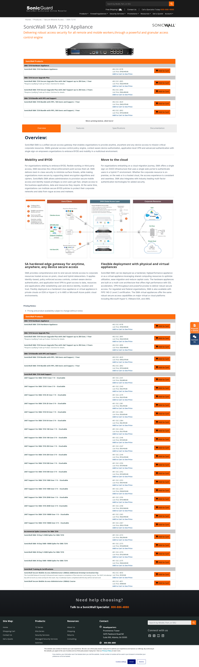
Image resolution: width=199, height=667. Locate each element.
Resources (145, 13)
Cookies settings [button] (121, 662)
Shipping (71, 631)
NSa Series (39, 631)
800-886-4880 (167, 10)
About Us (71, 627)
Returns (70, 635)
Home (28, 19)
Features (80, 128)
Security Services (117, 13)
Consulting (71, 639)
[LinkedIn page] (163, 636)
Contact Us (131, 10)
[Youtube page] (158, 636)
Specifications (119, 128)
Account (168, 13)
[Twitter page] (154, 636)
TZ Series (39, 627)
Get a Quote (8, 639)
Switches (39, 643)
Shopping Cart (9, 631)
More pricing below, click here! (99, 121)
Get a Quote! (158, 13)
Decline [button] (141, 662)
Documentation (157, 128)
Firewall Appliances (98, 13)
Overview (42, 128)
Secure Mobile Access (54, 19)
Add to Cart (163, 70)
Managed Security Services (46, 639)
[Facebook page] (149, 636)
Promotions (132, 13)
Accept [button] (131, 662)
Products (83, 13)
